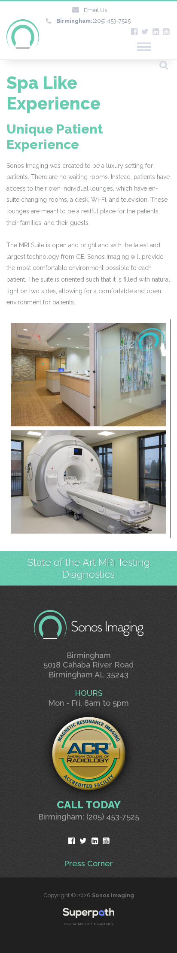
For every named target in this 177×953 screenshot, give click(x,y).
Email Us (95, 10)
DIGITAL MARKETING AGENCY (88, 924)
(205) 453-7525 (93, 21)
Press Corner (88, 863)
